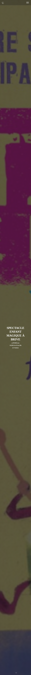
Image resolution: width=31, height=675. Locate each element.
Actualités (18, 345)
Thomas (16, 348)
